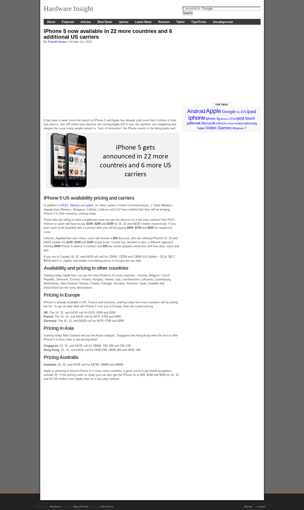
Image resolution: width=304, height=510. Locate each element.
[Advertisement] (111, 79)
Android (196, 111)
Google (229, 111)
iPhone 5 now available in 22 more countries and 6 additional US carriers (108, 34)
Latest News (143, 22)
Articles (86, 22)
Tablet (180, 22)
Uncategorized (223, 22)
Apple (213, 111)
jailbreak (194, 123)
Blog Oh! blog (81, 506)
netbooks (221, 123)
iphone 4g (213, 118)
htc (238, 112)
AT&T (64, 205)
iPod (233, 118)
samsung (250, 123)
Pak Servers (107, 506)
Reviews (164, 22)
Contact (261, 506)
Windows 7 (239, 128)
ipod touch (246, 118)
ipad (251, 111)
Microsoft (208, 123)
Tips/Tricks (198, 22)
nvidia (238, 123)
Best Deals (105, 22)
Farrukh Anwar (57, 41)
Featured (68, 22)
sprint (89, 205)
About (51, 22)
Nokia (230, 123)
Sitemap (248, 506)
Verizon (74, 205)
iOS (243, 112)
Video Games (218, 127)
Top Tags (221, 104)
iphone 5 (225, 118)
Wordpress (55, 506)
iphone (123, 22)
